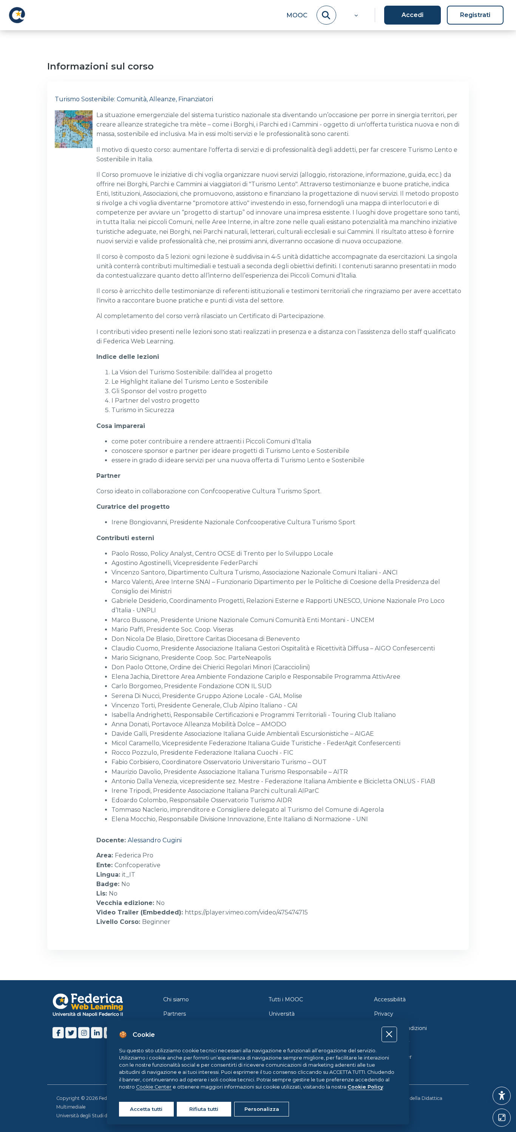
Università (282, 1013)
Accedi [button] (412, 15)
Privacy (383, 1013)
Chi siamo (176, 999)
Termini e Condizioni (400, 1028)
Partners (174, 1013)
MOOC (296, 15)
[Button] (502, 1118)
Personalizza (261, 1109)
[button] (355, 15)
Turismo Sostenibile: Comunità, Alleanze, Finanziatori (134, 99)
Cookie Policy (391, 1042)
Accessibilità (390, 999)
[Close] (389, 1034)
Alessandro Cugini (155, 840)
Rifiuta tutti (203, 1109)
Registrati (475, 15)
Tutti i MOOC (286, 999)
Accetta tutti (146, 1109)
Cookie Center (393, 1056)
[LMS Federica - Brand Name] (17, 15)
